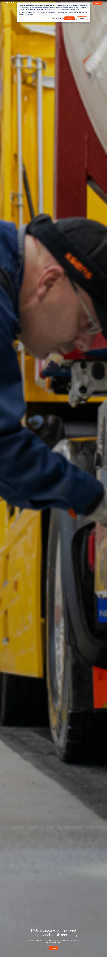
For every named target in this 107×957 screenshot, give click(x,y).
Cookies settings (56, 18)
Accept (69, 18)
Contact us (53, 948)
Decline (82, 18)
